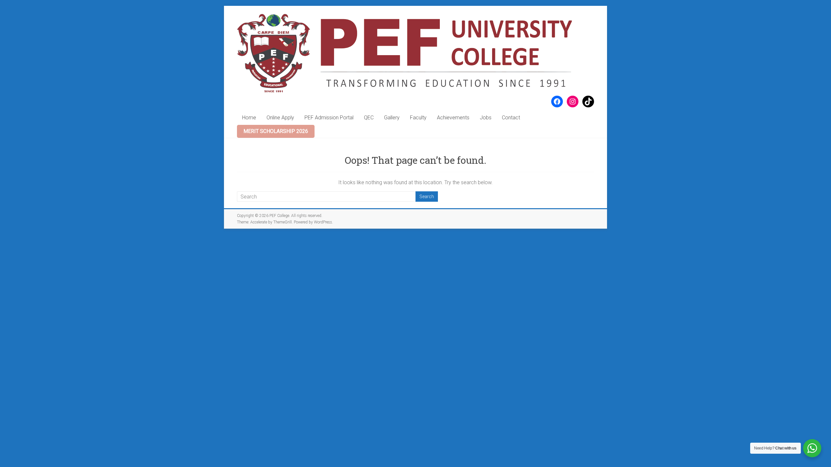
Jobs (485, 117)
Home (249, 117)
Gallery (392, 117)
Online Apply (280, 117)
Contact (511, 117)
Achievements (453, 117)
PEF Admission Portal (328, 117)
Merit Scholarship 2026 (275, 131)
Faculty (418, 117)
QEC (369, 117)
